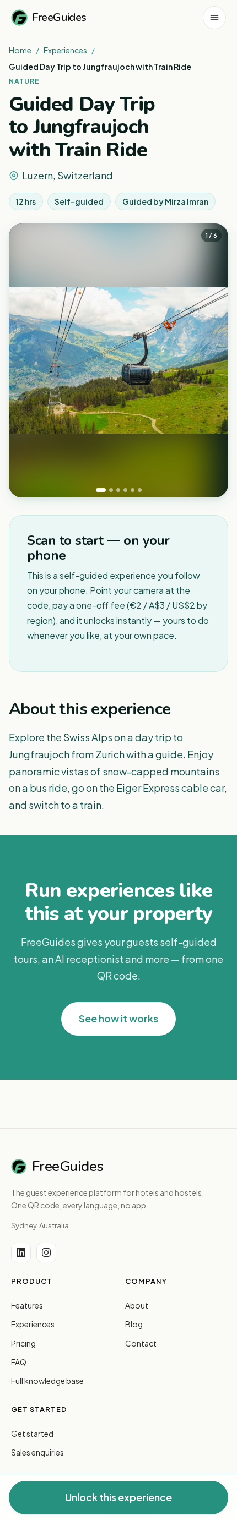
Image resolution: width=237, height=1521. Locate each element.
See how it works (118, 1018)
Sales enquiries (37, 1452)
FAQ (18, 1362)
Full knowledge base (47, 1381)
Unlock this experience (118, 1497)
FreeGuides (59, 17)
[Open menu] (214, 17)
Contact (141, 1343)
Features (27, 1305)
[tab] (101, 490)
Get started (32, 1433)
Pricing (23, 1343)
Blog (134, 1324)
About (136, 1305)
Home (20, 50)
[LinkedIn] (21, 1252)
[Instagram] (46, 1252)
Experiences (65, 50)
